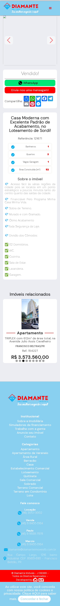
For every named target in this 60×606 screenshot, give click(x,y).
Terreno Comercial (30, 488)
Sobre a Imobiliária (30, 421)
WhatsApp (30, 83)
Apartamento (30, 449)
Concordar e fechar (34, 599)
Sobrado (30, 484)
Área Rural (30, 457)
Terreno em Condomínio (30, 492)
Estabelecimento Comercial (30, 468)
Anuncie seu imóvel (30, 433)
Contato (30, 436)
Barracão (30, 461)
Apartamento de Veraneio (30, 453)
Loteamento (30, 472)
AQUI (36, 593)
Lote (30, 495)
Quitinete (30, 476)
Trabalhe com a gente (30, 429)
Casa (30, 465)
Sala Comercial (30, 480)
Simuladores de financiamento (30, 425)
